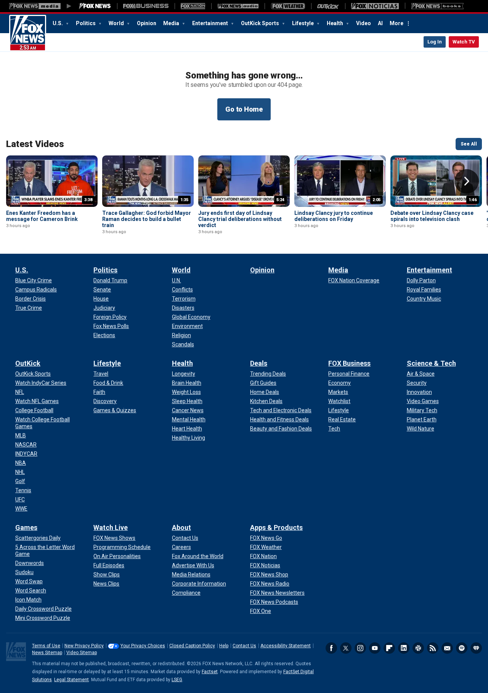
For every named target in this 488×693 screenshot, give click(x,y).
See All (469, 144)
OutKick (27, 363)
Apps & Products (276, 527)
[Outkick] (328, 6)
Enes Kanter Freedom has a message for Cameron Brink (42, 216)
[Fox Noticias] (375, 6)
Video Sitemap (81, 652)
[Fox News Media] (95, 6)
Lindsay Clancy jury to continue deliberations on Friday (333, 216)
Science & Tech (431, 363)
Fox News (27, 33)
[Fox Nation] (193, 6)
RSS (432, 648)
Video (363, 23)
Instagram (360, 648)
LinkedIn (403, 648)
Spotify (461, 648)
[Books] (437, 6)
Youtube (374, 648)
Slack (418, 648)
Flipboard (389, 648)
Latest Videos (35, 144)
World (117, 23)
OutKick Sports (260, 23)
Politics (86, 23)
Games (26, 527)
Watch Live (110, 527)
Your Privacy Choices (142, 645)
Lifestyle (303, 23)
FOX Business (349, 363)
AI (380, 23)
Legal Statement (71, 679)
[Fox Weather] (288, 6)
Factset (210, 671)
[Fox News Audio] (237, 6)
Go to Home (244, 109)
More (396, 23)
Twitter (346, 648)
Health (335, 23)
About (181, 527)
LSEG (177, 679)
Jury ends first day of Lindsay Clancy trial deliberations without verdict (240, 219)
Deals (258, 363)
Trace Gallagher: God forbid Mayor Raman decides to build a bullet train (146, 219)
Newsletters (447, 648)
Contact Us (244, 645)
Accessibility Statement (285, 645)
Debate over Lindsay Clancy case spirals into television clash (432, 216)
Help (223, 645)
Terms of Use (46, 645)
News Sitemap (47, 652)
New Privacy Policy (84, 645)
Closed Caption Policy (192, 645)
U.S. (58, 23)
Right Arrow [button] (466, 181)
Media (171, 23)
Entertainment (210, 23)
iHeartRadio (476, 648)
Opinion (146, 23)
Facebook (331, 648)
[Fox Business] (146, 6)
